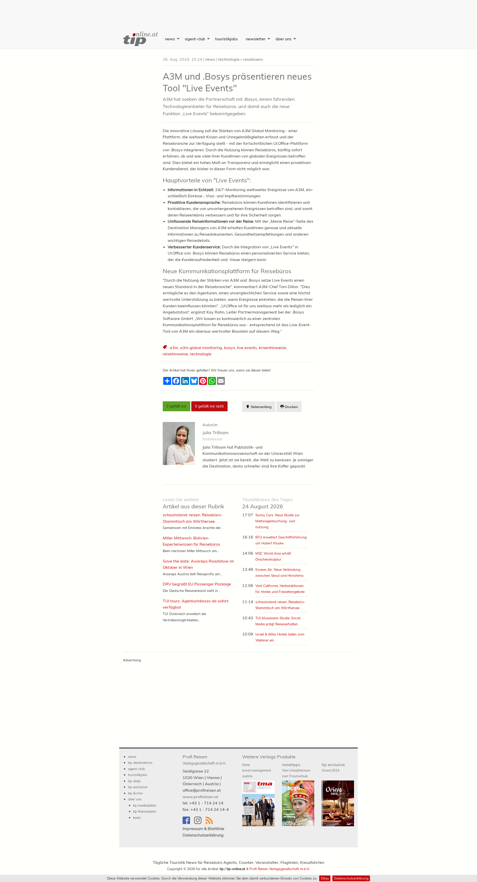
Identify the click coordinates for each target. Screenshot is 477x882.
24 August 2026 (267, 503)
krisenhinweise (272, 347)
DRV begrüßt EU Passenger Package (197, 583)
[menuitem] (140, 39)
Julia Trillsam (215, 432)
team (137, 817)
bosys (229, 347)
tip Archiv (135, 793)
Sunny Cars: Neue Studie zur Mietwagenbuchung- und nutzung (277, 521)
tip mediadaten (144, 805)
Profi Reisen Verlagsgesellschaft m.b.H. (279, 869)
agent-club (195, 38)
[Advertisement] (238, 11)
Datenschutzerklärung (351, 878)
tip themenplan (144, 811)
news (170, 38)
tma (256, 770)
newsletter (256, 38)
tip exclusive (333, 767)
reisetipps (296, 770)
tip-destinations (140, 762)
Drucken (291, 407)
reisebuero (253, 59)
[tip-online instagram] (199, 822)
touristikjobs (226, 38)
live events (247, 347)
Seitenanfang (261, 407)
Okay (325, 878)
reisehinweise (175, 353)
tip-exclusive (137, 787)
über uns (283, 38)
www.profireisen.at (200, 796)
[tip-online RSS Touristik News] (210, 822)
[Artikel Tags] (165, 347)
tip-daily (134, 781)
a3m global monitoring (201, 347)
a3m (174, 347)
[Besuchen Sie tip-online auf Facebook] (188, 822)
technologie (228, 59)
